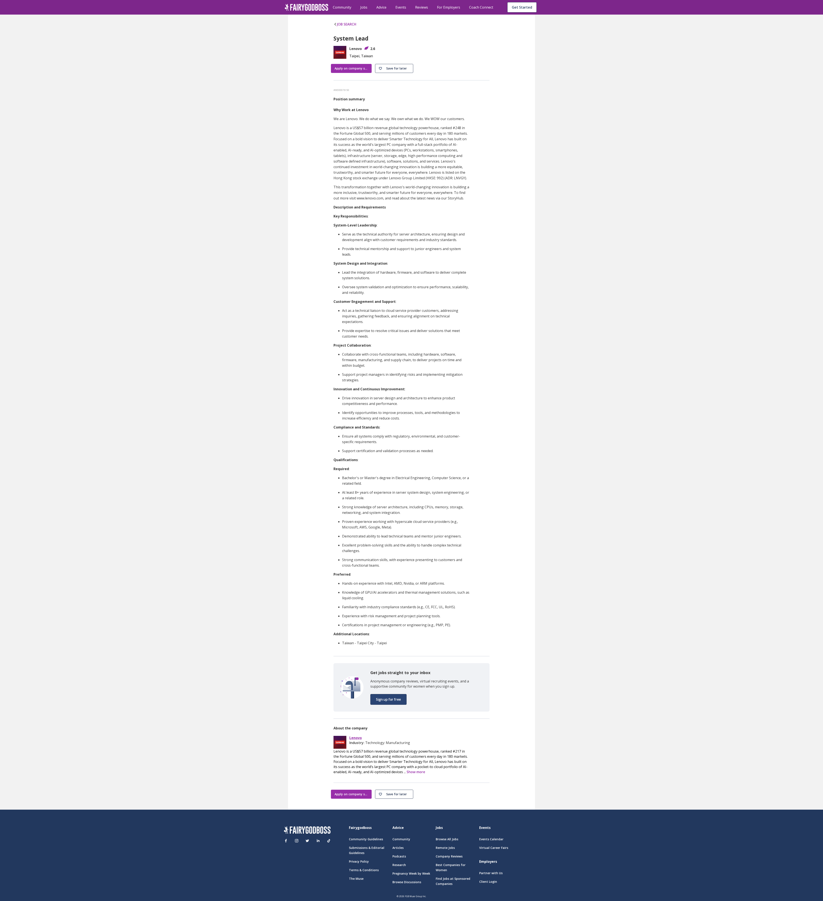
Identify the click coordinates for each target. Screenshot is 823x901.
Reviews (421, 7)
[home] (306, 7)
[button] (394, 68)
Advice (381, 7)
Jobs (363, 7)
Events (400, 7)
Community (342, 7)
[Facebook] (286, 840)
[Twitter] (307, 840)
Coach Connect (481, 7)
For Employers (448, 7)
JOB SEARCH (346, 24)
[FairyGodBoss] (307, 830)
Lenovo (355, 738)
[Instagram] (296, 840)
